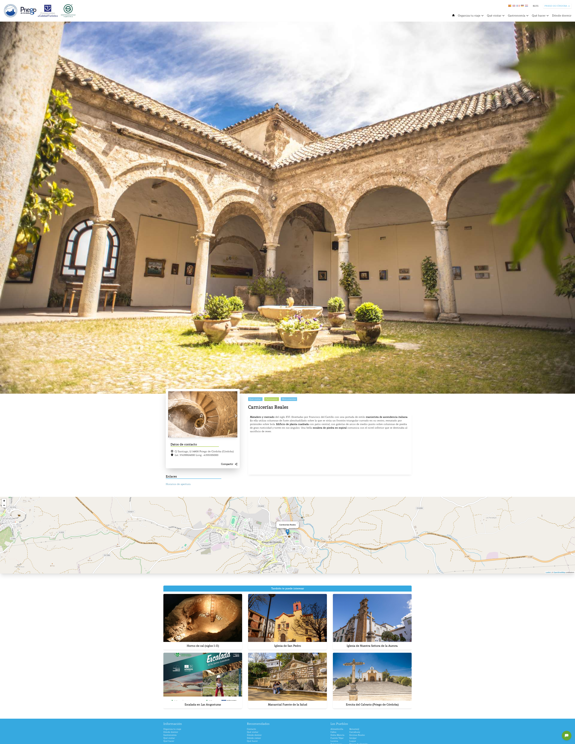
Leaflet (548, 572)
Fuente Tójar (337, 738)
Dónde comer (254, 738)
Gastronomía (516, 15)
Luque (352, 741)
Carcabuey (354, 732)
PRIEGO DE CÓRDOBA (555, 6)
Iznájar (353, 738)
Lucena (334, 741)
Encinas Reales (357, 735)
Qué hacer (539, 15)
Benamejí (354, 729)
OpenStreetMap (559, 572)
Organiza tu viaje (469, 15)
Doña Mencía (337, 735)
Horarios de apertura (178, 484)
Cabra (333, 732)
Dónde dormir (561, 15)
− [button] (4, 505)
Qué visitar (494, 15)
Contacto (251, 729)
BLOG (535, 6)
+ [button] (4, 501)
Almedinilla (336, 729)
